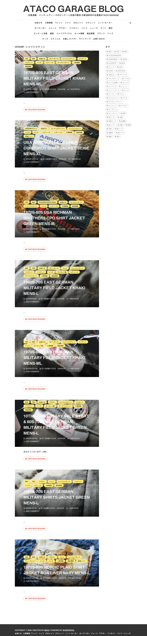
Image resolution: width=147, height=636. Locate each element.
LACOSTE (112, 63)
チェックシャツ (30, 561)
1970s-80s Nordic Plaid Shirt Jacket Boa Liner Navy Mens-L (56, 570)
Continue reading (36, 109)
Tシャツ (58, 22)
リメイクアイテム (64, 33)
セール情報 (79, 33)
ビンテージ (112, 105)
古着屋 (123, 121)
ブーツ (103, 28)
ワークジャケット (63, 62)
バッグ (110, 33)
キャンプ (126, 82)
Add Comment (32, 92)
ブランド (101, 33)
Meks (46, 630)
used (110, 71)
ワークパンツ (113, 109)
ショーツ (124, 86)
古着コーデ (112, 121)
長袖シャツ (29, 136)
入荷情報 (49, 22)
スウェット (90, 22)
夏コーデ (111, 125)
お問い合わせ (99, 38)
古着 (121, 117)
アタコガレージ (113, 78)
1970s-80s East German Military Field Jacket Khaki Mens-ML (54, 78)
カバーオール (53, 59)
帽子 (111, 28)
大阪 (121, 125)
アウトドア (123, 75)
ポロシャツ (78, 22)
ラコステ (124, 105)
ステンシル (55, 38)
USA (121, 67)
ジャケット (82, 59)
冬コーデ (111, 117)
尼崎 (129, 125)
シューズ (94, 28)
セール (126, 90)
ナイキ (125, 98)
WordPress (68, 630)
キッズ (45, 38)
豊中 (118, 136)
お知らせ (38, 22)
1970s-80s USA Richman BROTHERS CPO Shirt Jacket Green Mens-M (54, 217)
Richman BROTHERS (47, 202)
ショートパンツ (113, 90)
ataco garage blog (73, 8)
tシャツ (111, 67)
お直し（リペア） (69, 38)
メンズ (39, 62)
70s (26, 59)
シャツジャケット (69, 59)
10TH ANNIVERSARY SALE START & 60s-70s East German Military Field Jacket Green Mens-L (56, 424)
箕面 (109, 136)
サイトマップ (85, 38)
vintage (121, 71)
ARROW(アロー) (31, 128)
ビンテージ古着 (40, 33)
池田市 (110, 132)
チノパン (111, 94)
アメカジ (127, 78)
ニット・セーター (105, 22)
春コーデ (120, 129)
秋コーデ (121, 132)
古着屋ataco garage (54, 89)
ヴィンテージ (113, 113)
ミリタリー (74, 28)
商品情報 (90, 33)
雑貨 (52, 33)
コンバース (112, 86)
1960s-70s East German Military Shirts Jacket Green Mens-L (56, 497)
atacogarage (114, 55)
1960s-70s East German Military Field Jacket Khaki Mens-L (54, 287)
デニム (122, 94)
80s (33, 59)
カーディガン (40, 28)
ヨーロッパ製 (61, 272)
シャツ (68, 22)
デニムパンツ (113, 98)
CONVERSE (112, 59)
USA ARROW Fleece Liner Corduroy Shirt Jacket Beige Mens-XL (56, 147)
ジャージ (52, 28)
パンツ (84, 28)
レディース (49, 62)
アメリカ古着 (113, 82)
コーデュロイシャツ (58, 128)
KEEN (124, 59)
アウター (63, 28)
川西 (109, 129)
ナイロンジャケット (115, 102)
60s (26, 268)
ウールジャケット (76, 202)
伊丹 (124, 113)
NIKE (123, 63)
